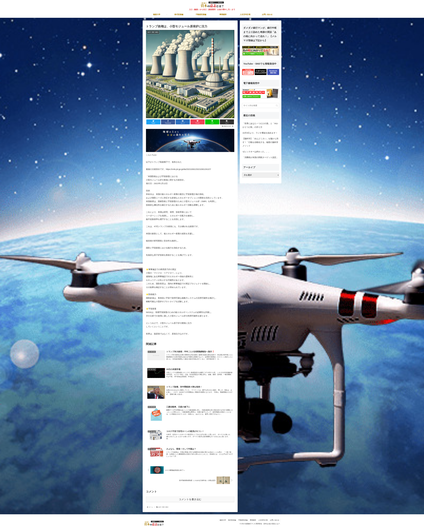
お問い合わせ (274, 520)
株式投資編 (232, 520)
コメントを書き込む (190, 499)
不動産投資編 (243, 520)
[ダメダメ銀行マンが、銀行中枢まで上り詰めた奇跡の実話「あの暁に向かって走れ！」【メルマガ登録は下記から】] (260, 55)
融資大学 (223, 520)
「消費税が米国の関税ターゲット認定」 (260, 157)
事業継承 (253, 520)
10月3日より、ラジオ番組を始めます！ (260, 133)
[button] (277, 105)
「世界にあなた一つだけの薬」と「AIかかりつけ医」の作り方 (260, 125)
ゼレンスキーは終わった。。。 (256, 152)
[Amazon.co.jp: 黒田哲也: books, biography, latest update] (260, 98)
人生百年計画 (263, 520)
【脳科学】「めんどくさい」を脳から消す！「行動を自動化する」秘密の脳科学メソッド (260, 142)
